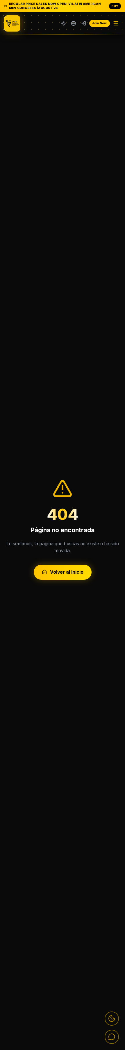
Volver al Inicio (66, 572)
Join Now (99, 23)
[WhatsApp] (112, 1037)
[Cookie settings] (112, 1018)
